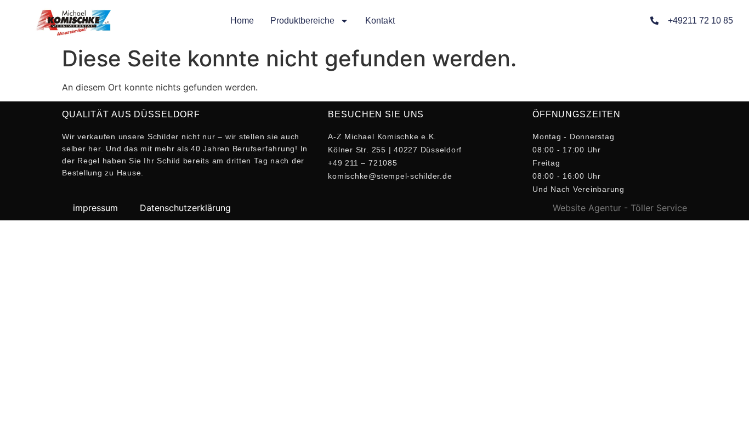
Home (242, 20)
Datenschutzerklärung (185, 207)
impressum (95, 207)
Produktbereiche (302, 20)
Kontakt (380, 20)
